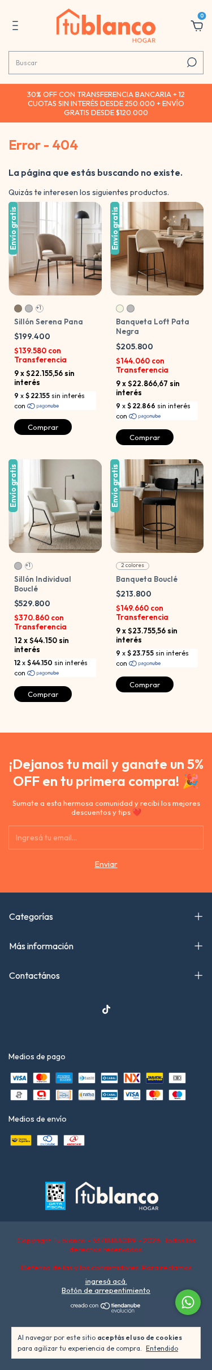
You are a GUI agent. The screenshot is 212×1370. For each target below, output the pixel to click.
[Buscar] (191, 62)
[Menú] (17, 27)
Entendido (162, 1348)
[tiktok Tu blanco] (106, 1009)
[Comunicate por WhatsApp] (188, 1302)
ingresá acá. (106, 1281)
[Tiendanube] (106, 1310)
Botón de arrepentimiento (106, 1290)
